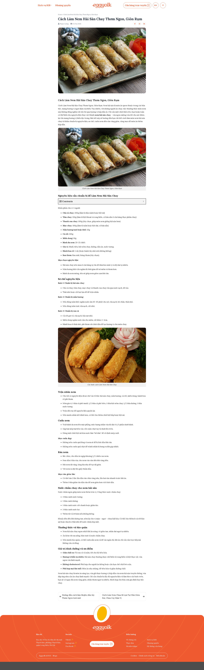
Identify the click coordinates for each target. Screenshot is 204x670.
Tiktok (68, 640)
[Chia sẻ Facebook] (135, 24)
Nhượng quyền (63, 5)
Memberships (131, 646)
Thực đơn (130, 643)
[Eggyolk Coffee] (102, 5)
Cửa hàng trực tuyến (136, 5)
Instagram (70, 643)
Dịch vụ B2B (44, 5)
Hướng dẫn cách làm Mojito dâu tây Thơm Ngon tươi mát (78, 596)
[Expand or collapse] (143, 201)
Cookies (134, 656)
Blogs (55, 656)
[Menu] (163, 5)
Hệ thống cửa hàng (154, 646)
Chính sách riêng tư (146, 656)
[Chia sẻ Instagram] (139, 24)
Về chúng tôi (131, 640)
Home (60, 15)
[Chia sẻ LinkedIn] (144, 24)
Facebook (69, 646)
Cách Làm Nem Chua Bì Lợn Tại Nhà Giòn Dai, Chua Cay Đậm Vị (121, 596)
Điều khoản (160, 656)
